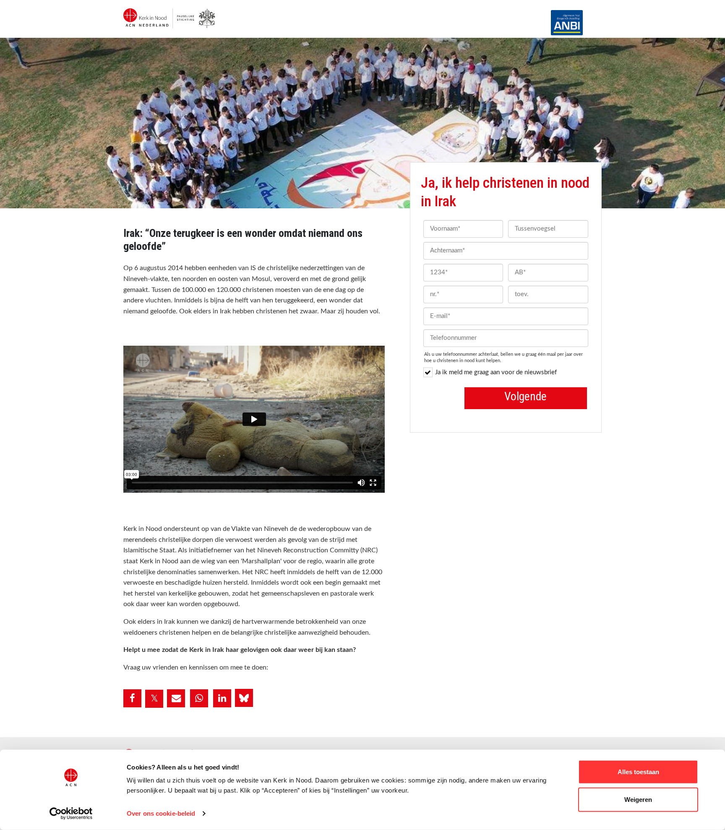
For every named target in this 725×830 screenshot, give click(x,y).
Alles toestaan (638, 771)
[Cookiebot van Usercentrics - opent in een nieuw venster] (71, 813)
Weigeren (638, 799)
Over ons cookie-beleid (161, 813)
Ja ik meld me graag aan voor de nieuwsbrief (496, 372)
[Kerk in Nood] (170, 8)
